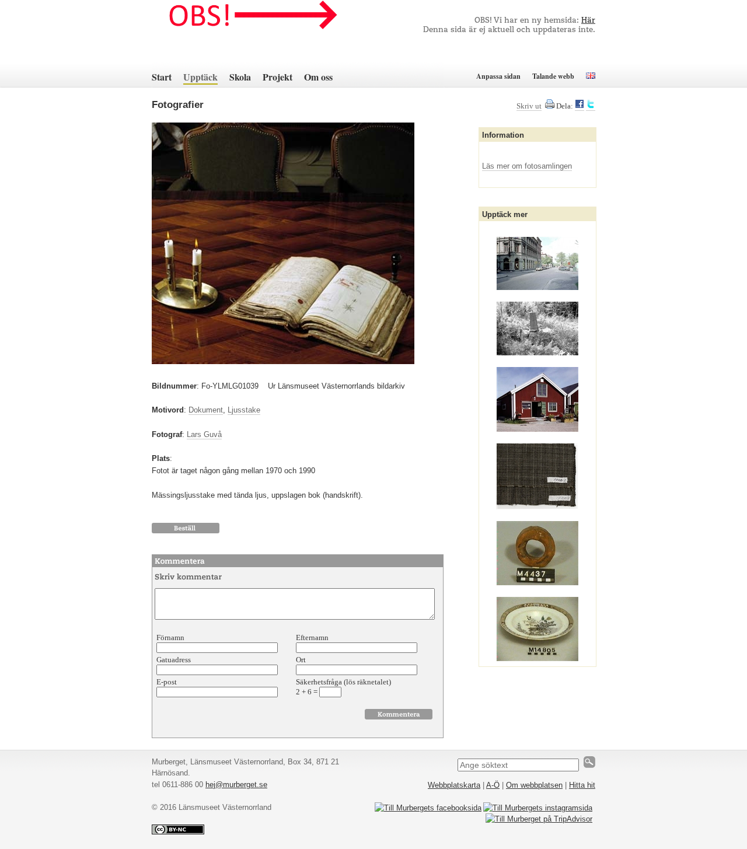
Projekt (277, 76)
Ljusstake (244, 410)
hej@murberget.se (236, 784)
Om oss (318, 76)
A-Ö (493, 785)
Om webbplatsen (534, 785)
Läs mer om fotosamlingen (527, 166)
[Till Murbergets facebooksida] (428, 807)
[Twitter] (590, 106)
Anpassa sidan (498, 76)
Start (162, 76)
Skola (240, 76)
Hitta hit (582, 785)
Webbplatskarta (454, 785)
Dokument (206, 410)
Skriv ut (529, 106)
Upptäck (200, 76)
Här (588, 21)
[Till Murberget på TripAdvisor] (539, 819)
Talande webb (553, 76)
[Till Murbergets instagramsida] (537, 807)
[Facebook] (579, 106)
